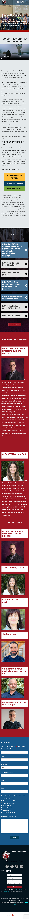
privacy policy (7, 892)
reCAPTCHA (19, 889)
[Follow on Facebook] (7, 866)
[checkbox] (1, 800)
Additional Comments (8, 817)
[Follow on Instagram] (16, 866)
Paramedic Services (9, 803)
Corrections (7, 810)
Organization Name (8, 749)
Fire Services (7, 805)
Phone (3, 780)
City (2, 756)
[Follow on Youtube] (21, 866)
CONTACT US (14, 324)
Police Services (7, 808)
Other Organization (9, 812)
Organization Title (7, 772)
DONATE (20, 2)
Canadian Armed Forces (10, 801)
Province (4, 764)
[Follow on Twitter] (11, 866)
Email (3, 788)
